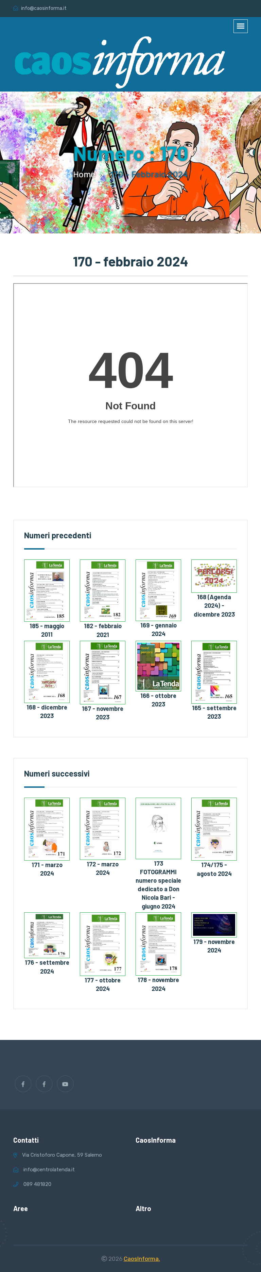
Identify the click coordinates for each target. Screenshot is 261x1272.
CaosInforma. (142, 1258)
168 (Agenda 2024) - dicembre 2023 (214, 605)
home (84, 174)
